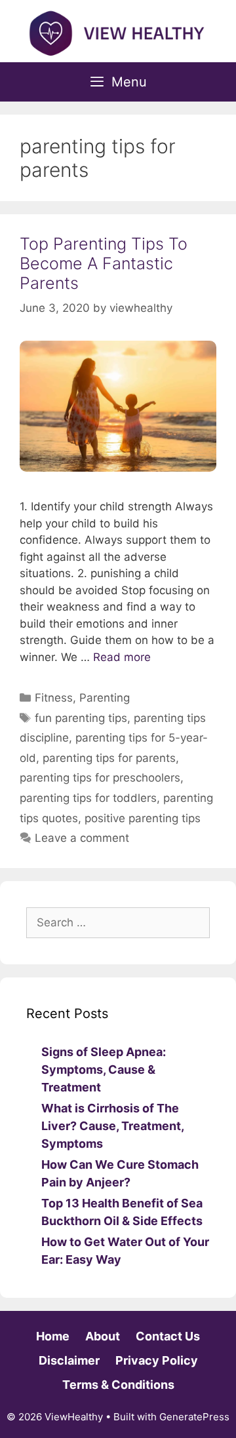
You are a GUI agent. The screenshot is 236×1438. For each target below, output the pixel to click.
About (102, 1336)
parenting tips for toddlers (88, 797)
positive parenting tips (143, 818)
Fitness (54, 697)
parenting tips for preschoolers (100, 777)
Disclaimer (69, 1360)
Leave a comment (82, 837)
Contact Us (168, 1336)
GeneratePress (194, 1416)
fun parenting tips (81, 718)
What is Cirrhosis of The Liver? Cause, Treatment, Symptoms (112, 1125)
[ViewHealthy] (118, 32)
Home (52, 1336)
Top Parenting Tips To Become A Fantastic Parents (103, 263)
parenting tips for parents (109, 758)
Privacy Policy (156, 1360)
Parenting (104, 697)
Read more (122, 657)
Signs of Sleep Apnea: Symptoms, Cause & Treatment (103, 1069)
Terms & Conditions (118, 1384)
